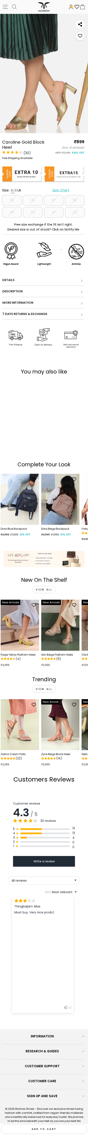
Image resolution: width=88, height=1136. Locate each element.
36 (33, 200)
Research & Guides (42, 1051)
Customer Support (42, 1066)
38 (75, 200)
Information (42, 1036)
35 (12, 200)
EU (13, 190)
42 (75, 212)
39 (12, 212)
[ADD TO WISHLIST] (80, 35)
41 (54, 212)
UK (19, 190)
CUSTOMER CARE (42, 1081)
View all (44, 589)
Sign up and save (42, 1096)
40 (33, 212)
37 (54, 200)
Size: (35, 190)
